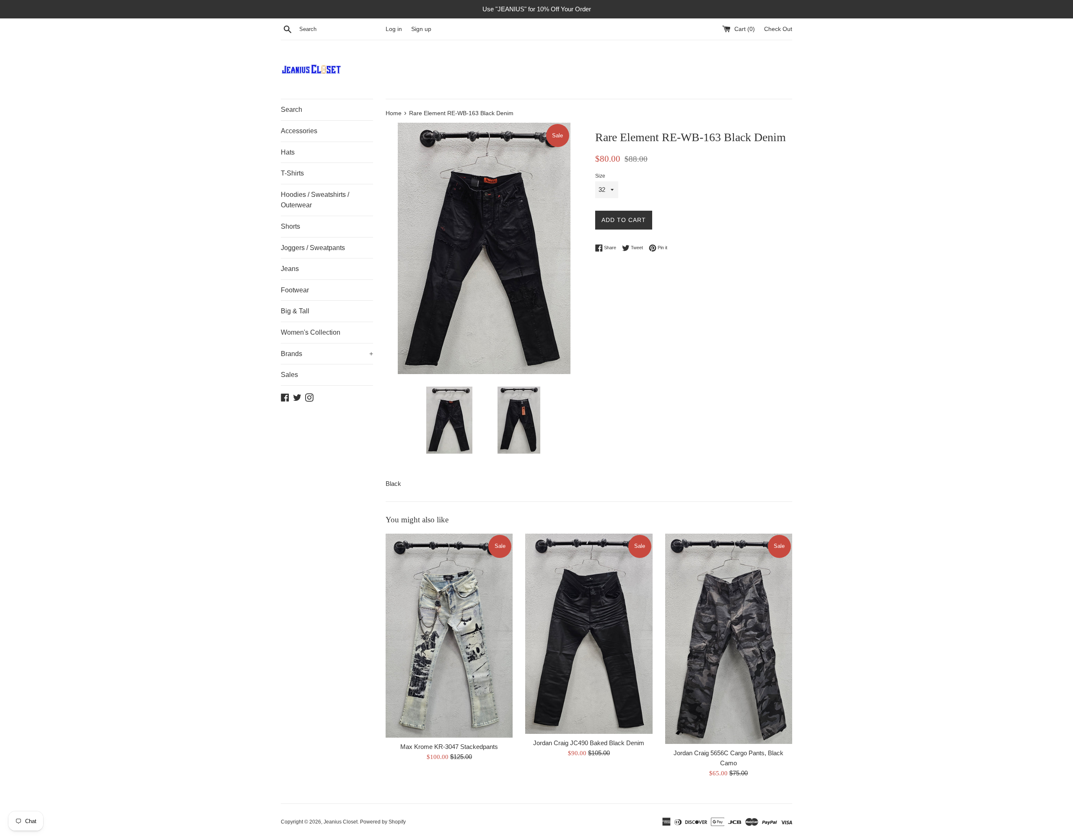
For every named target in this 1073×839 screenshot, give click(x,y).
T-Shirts (292, 173)
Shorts (290, 226)
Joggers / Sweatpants (313, 247)
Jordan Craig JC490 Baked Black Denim (588, 742)
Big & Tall (295, 311)
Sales (289, 374)
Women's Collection (310, 332)
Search (291, 109)
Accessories (299, 130)
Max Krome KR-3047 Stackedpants (449, 746)
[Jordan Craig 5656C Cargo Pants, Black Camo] (728, 639)
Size (600, 176)
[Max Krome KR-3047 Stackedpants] (449, 636)
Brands (327, 353)
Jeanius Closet (341, 822)
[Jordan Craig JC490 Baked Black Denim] (588, 634)
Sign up (421, 29)
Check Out (778, 29)
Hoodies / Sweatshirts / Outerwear (315, 200)
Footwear (295, 290)
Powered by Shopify (383, 822)
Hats (288, 152)
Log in (394, 29)
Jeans (290, 268)
